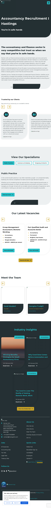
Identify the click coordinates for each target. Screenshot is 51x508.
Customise (8, 502)
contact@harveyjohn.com (11, 437)
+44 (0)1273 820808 (9, 434)
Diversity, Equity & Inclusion (34, 434)
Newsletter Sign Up (31, 449)
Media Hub (29, 447)
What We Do (30, 429)
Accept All (24, 502)
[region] (16, 498)
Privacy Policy (40, 492)
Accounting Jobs (6, 449)
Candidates (29, 452)
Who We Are (30, 426)
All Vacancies (5, 447)
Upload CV (29, 458)
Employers (29, 455)
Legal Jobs (4, 455)
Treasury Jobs (5, 458)
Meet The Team (30, 432)
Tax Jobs (3, 452)
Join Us (28, 437)
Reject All (16, 502)
